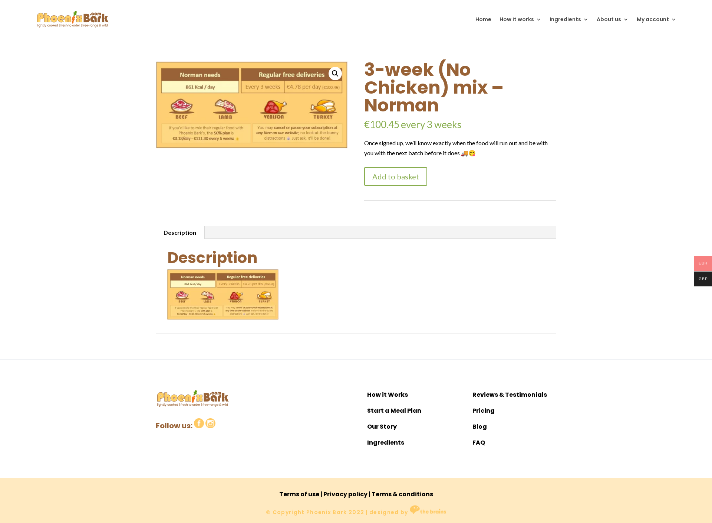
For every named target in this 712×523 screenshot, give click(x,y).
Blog (479, 426)
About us (609, 19)
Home (483, 19)
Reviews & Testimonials (509, 394)
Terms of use (299, 494)
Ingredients (565, 19)
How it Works (387, 394)
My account (653, 19)
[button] (335, 73)
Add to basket (395, 176)
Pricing (483, 410)
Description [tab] (180, 232)
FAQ (478, 442)
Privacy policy (345, 494)
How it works (517, 19)
